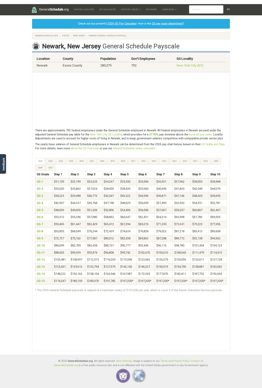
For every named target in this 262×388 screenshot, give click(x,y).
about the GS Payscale (85, 148)
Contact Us (197, 361)
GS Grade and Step (213, 144)
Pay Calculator (107, 9)
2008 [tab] (40, 168)
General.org (54, 9)
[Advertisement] (131, 101)
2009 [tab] (216, 161)
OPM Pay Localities (84, 9)
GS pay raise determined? (168, 23)
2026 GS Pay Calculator (122, 23)
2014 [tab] (164, 161)
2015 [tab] (154, 161)
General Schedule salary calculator (134, 148)
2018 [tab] (123, 161)
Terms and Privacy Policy (174, 361)
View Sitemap (124, 361)
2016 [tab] (143, 161)
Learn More (168, 9)
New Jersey (79, 36)
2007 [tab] (50, 168)
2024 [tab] (61, 161)
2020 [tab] (102, 161)
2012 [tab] (185, 161)
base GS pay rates (200, 134)
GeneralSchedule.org (46, 36)
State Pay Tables (130, 9)
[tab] (40, 161)
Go (228, 9)
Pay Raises (151, 9)
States (65, 36)
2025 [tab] (50, 161)
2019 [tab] (112, 161)
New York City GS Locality (106, 134)
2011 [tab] (195, 161)
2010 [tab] (205, 161)
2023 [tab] (71, 161)
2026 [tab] (40, 161)
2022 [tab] (81, 161)
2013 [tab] (174, 161)
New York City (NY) (190, 65)
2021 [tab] (92, 161)
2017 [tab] (133, 161)
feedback (3, 164)
